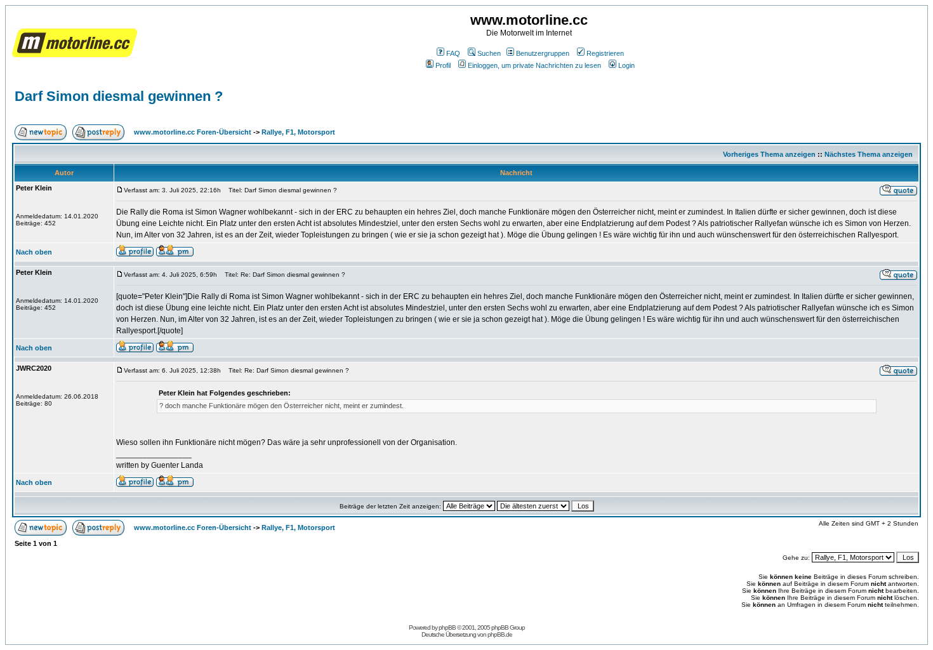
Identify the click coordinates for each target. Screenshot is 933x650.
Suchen (489, 53)
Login (626, 65)
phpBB (447, 627)
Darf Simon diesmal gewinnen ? (119, 96)
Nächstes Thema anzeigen (868, 154)
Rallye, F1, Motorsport (298, 132)
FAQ (453, 53)
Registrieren (605, 53)
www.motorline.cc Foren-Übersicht (192, 132)
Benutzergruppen (542, 53)
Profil (443, 65)
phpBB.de (499, 634)
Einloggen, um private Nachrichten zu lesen (534, 65)
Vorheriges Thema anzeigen (769, 154)
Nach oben (34, 252)
